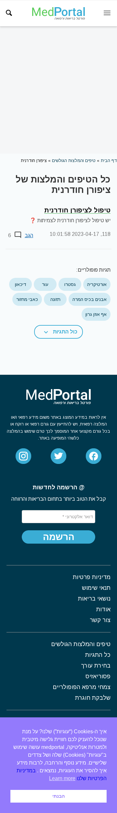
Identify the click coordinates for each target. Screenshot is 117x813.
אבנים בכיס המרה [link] (89, 299)
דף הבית (109, 160)
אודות (103, 609)
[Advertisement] (58, 89)
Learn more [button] (62, 778)
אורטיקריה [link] (97, 284)
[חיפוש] (9, 13)
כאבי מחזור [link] (27, 299)
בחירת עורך (95, 665)
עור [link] (45, 284)
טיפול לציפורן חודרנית (77, 210)
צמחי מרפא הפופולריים (81, 687)
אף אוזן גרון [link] (96, 314)
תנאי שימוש (96, 588)
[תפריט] (107, 13)
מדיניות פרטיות (91, 577)
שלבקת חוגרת (92, 698)
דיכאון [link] (20, 284)
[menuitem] (9, 13)
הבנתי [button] (58, 796)
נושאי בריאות (94, 598)
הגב (29, 235)
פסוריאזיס (97, 676)
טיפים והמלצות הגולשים (74, 160)
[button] (58, 332)
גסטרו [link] (70, 284)
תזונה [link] (55, 299)
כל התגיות (97, 655)
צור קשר (100, 620)
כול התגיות (65, 331)
